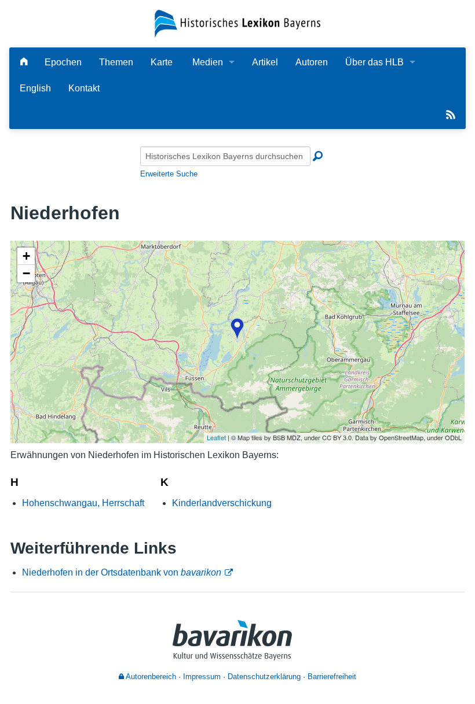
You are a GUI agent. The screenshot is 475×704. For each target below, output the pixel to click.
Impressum (202, 676)
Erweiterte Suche (169, 173)
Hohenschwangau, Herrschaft (83, 503)
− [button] (26, 273)
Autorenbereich (150, 676)
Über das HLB (374, 62)
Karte (162, 62)
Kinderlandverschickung (222, 503)
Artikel (265, 62)
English (35, 88)
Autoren (311, 62)
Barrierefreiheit (332, 676)
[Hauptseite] (24, 62)
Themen (116, 62)
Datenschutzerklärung (264, 676)
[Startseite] (237, 23)
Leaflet (216, 437)
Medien (207, 62)
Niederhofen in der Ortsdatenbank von (121, 572)
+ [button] (26, 256)
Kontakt (84, 88)
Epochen (63, 62)
